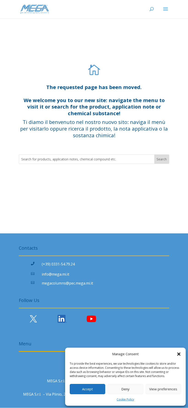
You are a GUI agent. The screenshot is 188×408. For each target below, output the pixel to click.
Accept (87, 389)
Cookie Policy (125, 399)
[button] (179, 354)
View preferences (163, 389)
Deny (125, 389)
